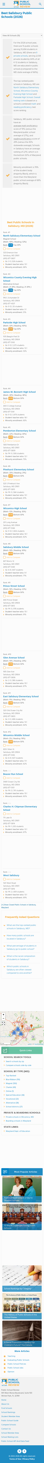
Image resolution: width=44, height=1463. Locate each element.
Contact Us (6, 1428)
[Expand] (3, 1024)
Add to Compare (13, 249)
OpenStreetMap (39, 1044)
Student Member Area (10, 1416)
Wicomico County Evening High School (26, 92)
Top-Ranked (11, 1075)
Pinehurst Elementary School (18, 469)
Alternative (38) (12, 1102)
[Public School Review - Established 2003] (22, 4)
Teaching (11, 1356)
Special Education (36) (15, 1095)
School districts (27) (14, 1106)
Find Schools (6, 1408)
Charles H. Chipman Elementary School (20, 808)
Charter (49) (11, 1087)
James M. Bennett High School (19, 392)
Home (3, 1400)
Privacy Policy (28, 1459)
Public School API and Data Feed (15, 1441)
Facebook (24, 1451)
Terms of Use (15, 1459)
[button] (31, 1026)
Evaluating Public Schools (18, 1360)
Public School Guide (9, 1420)
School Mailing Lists (9, 1437)
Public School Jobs (15, 1367)
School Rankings (8, 1412)
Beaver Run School (13, 774)
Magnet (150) (11, 1083)
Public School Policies (17, 1364)
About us (5, 1404)
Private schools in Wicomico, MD (20, 1117)
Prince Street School (14, 586)
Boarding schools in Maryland (18, 1121)
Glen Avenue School (14, 658)
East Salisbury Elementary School (21, 696)
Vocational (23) (12, 1099)
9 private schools (25, 54)
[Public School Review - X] (19, 1451)
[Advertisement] (22, 370)
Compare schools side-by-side (18, 1065)
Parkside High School (23, 97)
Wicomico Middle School (16, 735)
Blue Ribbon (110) (13, 1079)
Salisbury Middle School (16, 547)
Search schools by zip (15, 1061)
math (33, 104)
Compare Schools (8, 1424)
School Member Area (10, 1433)
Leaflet (30, 1044)
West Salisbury (11, 875)
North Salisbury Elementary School (21, 236)
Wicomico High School (15, 508)
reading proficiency (23, 107)
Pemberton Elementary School (19, 431)
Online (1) (10, 1091)
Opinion (11, 1371)
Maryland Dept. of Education (18, 1131)
